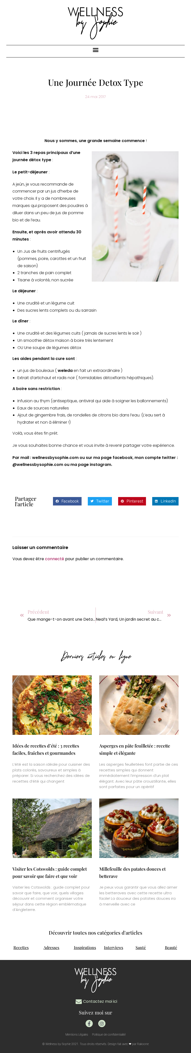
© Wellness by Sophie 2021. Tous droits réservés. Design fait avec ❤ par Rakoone (95, 1044)
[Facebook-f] (89, 1023)
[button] (95, 50)
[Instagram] (101, 1023)
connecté (54, 559)
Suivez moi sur (95, 1012)
